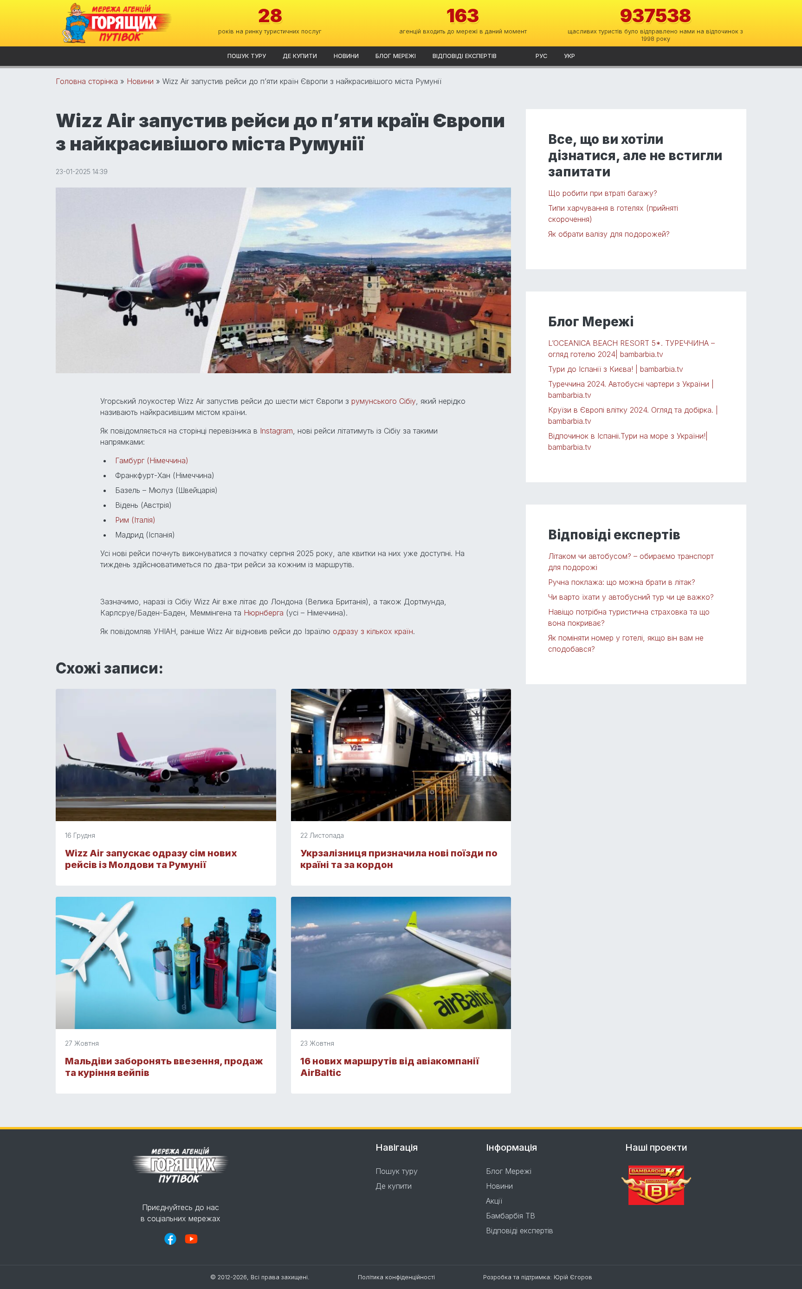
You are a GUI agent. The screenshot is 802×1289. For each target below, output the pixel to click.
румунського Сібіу (383, 401)
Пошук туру (246, 55)
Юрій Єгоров (573, 1277)
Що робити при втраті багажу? (602, 193)
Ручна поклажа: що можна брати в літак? (621, 582)
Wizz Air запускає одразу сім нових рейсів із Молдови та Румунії (151, 859)
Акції (494, 1200)
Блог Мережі (395, 55)
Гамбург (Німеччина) (151, 460)
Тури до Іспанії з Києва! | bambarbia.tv (615, 369)
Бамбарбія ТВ (510, 1215)
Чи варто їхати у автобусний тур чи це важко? (631, 597)
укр (569, 55)
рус (541, 55)
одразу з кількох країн (373, 631)
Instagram (276, 430)
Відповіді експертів (465, 55)
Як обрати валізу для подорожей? (609, 234)
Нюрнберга (264, 612)
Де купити (300, 55)
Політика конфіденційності (396, 1277)
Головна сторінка (87, 81)
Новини (346, 55)
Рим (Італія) (135, 520)
